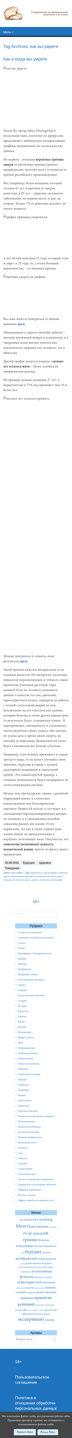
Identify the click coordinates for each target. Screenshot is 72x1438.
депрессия (51, 1259)
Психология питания (28, 1132)
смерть (34, 880)
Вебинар (22, 964)
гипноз (21, 985)
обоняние (49, 1282)
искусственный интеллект (30, 1267)
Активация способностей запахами (35, 938)
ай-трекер (35, 1234)
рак (52, 1305)
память (51, 1287)
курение (49, 1277)
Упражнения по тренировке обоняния (37, 1185)
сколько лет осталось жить (16, 880)
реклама (18, 1310)
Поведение (12, 868)
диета (22, 1264)
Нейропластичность (28, 1053)
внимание (46, 1253)
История (22, 1006)
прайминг (27, 1298)
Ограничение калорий (29, 1074)
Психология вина (26, 1122)
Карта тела (23, 1011)
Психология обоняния (29, 1127)
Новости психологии (28, 1064)
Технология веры (26, 1174)
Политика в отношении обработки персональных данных (36, 1403)
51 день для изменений (29, 932)
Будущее (29, 862)
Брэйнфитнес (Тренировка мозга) (35, 954)
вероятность (36, 873)
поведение (31, 1293)
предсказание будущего (22, 876)
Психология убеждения (30, 1137)
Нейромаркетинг (26, 1048)
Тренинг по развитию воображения (36, 1179)
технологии (56, 880)
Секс (20, 1153)
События (22, 1158)
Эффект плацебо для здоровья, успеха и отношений (44, 1200)
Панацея (22, 1080)
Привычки (23, 1106)
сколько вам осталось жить (48, 876)
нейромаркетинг (29, 1282)
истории (22, 1001)
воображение (27, 1259)
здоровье (45, 862)
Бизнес (21, 948)
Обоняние (23, 1069)
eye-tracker (26, 1219)
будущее (33, 1252)
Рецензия (23, 1148)
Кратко (21, 1022)
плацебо (21, 1292)
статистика (44, 880)
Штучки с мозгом (26, 1195)
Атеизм (21, 943)
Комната (22, 1017)
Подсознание (24, 1101)
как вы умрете (51, 873)
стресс (35, 1310)
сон (29, 1310)
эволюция (46, 1314)
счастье (41, 1310)
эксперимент (31, 1319)
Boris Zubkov (17, 873)
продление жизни (42, 1305)
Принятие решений (28, 1111)
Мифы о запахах (26, 1038)
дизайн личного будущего (38, 1263)
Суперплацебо (25, 1169)
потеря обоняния (46, 1292)
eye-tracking (42, 1220)
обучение (20, 1288)
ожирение (29, 1288)
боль (22, 1253)
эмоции (50, 1320)
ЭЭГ (25, 1233)
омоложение (40, 1288)
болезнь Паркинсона (45, 1246)
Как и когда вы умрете (25, 59)
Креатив (22, 1027)
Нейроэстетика (25, 1059)
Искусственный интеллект (31, 996)
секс (25, 1310)
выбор (41, 1259)
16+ (18, 1361)
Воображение (24, 969)
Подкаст (22, 1095)
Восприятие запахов (28, 975)
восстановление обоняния (31, 980)
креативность (39, 1277)
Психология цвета (27, 1143)
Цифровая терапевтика (29, 1190)
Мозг (20, 1043)
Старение (22, 1164)
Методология (24, 1032)
